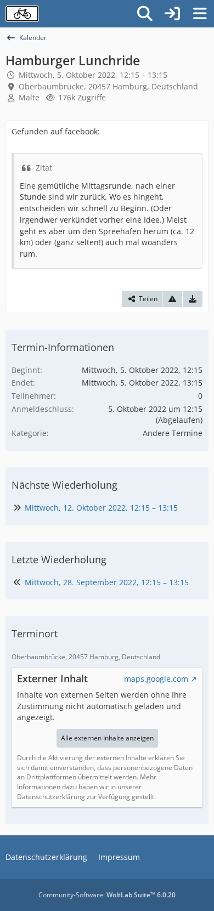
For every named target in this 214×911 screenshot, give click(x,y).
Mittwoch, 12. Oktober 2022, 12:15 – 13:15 (101, 507)
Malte (29, 97)
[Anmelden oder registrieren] (172, 13)
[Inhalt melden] (172, 299)
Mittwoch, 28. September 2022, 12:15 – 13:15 (107, 582)
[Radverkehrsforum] (22, 14)
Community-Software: (107, 894)
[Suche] (145, 14)
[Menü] (200, 14)
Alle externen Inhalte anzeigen (107, 738)
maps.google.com (156, 679)
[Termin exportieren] (192, 299)
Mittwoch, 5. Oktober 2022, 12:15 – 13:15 (93, 75)
